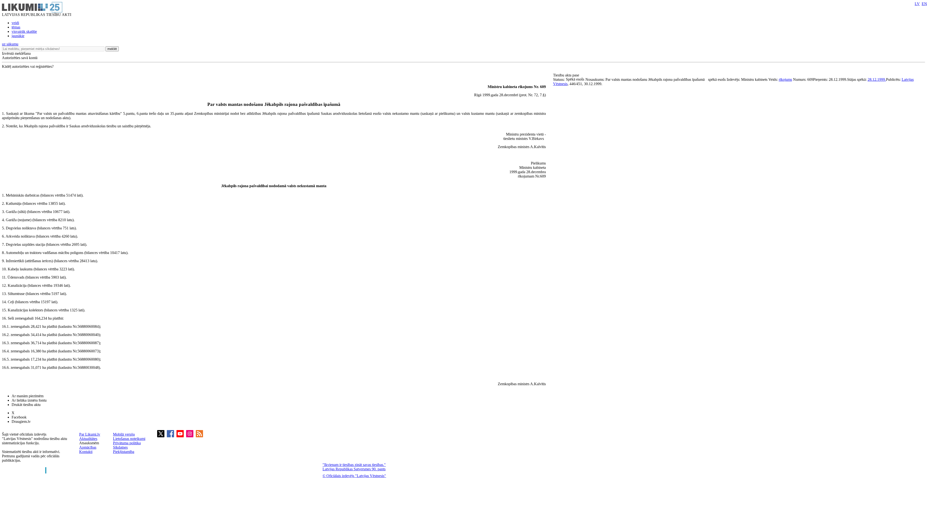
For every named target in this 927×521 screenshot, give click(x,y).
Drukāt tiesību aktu (26, 405)
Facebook (19, 417)
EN (924, 4)
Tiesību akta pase (566, 75)
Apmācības (87, 447)
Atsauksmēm (89, 443)
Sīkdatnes (120, 447)
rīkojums (785, 79)
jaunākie (18, 36)
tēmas (16, 27)
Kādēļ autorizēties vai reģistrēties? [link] (28, 66)
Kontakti (85, 452)
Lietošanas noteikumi (129, 439)
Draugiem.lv (21, 421)
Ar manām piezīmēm (27, 396)
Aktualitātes (88, 439)
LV (917, 4)
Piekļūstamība (123, 452)
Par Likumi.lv (89, 434)
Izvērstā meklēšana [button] (16, 53)
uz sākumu (10, 44)
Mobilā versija (124, 434)
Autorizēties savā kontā (19, 58)
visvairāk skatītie (24, 31)
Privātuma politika (127, 443)
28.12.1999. (877, 79)
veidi (15, 23)
